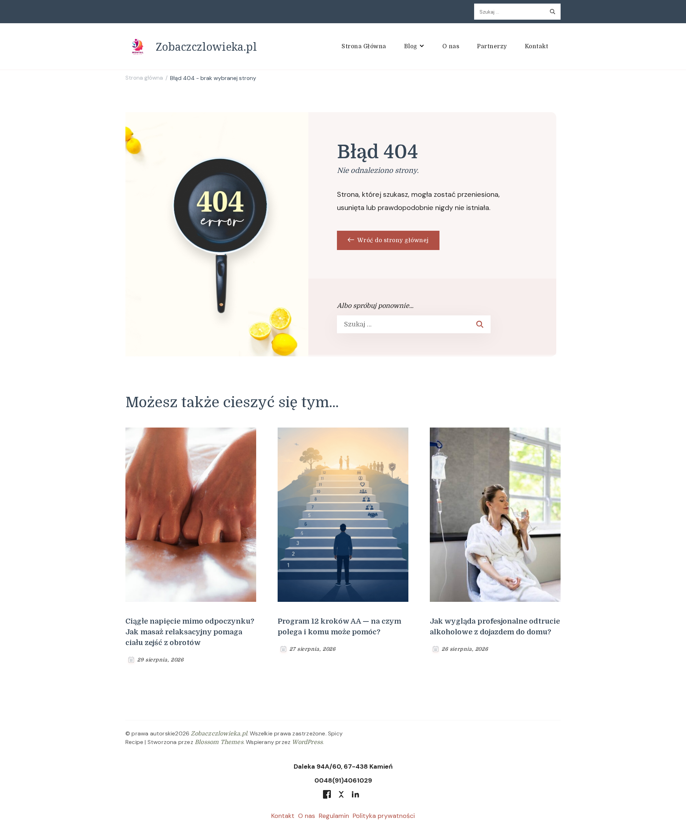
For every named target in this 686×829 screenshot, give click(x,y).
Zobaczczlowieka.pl (206, 46)
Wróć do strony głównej (392, 240)
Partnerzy (492, 46)
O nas (450, 46)
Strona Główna (364, 46)
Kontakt (536, 46)
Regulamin (334, 815)
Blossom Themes (219, 742)
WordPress (307, 742)
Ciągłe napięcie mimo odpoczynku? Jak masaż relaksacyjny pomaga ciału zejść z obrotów (189, 632)
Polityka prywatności (384, 815)
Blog (410, 46)
